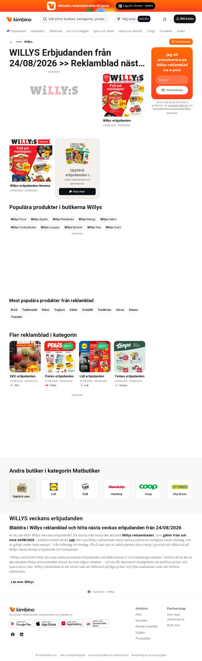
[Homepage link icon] (89, 591)
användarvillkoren (178, 105)
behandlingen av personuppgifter (172, 108)
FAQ (138, 614)
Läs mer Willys (22, 582)
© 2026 (46, 655)
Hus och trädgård (77, 31)
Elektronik (56, 31)
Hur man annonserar (176, 616)
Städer (181, 31)
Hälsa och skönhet (130, 31)
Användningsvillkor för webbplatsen (108, 655)
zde (72, 540)
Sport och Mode (103, 31)
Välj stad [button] (128, 19)
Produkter (166, 31)
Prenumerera (183, 41)
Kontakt (141, 620)
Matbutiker (38, 31)
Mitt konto (187, 18)
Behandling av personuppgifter (149, 655)
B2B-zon (173, 625)
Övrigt (151, 31)
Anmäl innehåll (146, 626)
